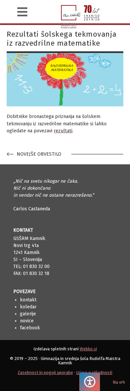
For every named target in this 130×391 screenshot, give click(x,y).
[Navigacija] (22, 12)
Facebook (30, 328)
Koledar (28, 307)
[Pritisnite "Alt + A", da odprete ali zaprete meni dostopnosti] (89, 382)
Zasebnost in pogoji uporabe (45, 372)
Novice (27, 321)
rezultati (63, 131)
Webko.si (88, 348)
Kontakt (28, 300)
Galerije (28, 314)
